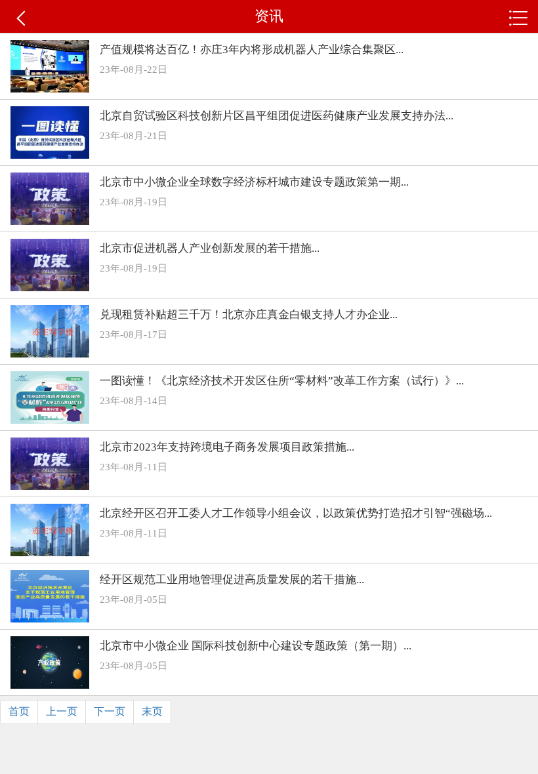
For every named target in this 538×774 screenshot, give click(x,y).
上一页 (61, 711)
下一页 (109, 711)
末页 (152, 711)
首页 (19, 711)
